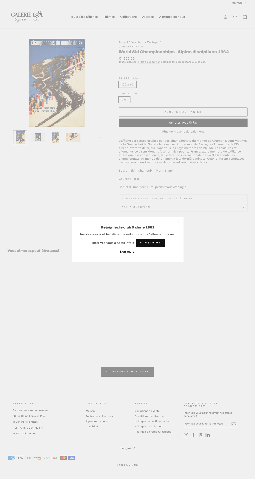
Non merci (127, 251)
